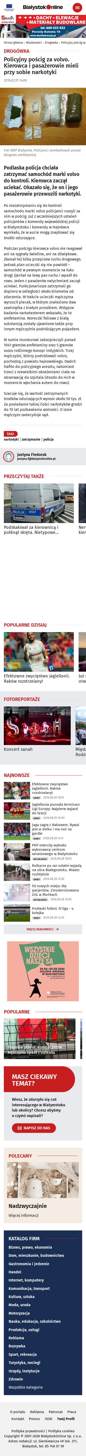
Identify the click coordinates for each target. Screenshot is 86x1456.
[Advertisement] (43, 578)
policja (48, 439)
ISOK (48, 1419)
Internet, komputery (26, 1280)
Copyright (12, 1436)
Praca (71, 1412)
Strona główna (13, 42)
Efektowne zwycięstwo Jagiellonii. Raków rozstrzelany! (37, 679)
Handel (15, 1272)
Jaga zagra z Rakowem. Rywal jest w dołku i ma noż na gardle (55, 829)
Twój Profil (66, 1419)
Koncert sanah (18, 749)
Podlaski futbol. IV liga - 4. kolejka (53, 910)
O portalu (17, 1412)
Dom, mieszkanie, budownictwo (36, 1255)
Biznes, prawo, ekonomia (30, 1247)
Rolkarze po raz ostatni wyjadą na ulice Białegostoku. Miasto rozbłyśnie (56, 869)
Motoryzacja (19, 1313)
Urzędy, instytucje (24, 1371)
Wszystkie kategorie (26, 1387)
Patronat (56, 1412)
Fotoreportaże (22, 699)
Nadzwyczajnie (28, 1206)
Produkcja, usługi (24, 1330)
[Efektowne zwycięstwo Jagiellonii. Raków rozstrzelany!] (39, 652)
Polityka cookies (61, 1431)
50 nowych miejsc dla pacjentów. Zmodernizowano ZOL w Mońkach (55, 890)
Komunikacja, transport (29, 1288)
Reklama (16, 1338)
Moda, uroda (20, 1305)
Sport (36, 798)
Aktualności (40, 859)
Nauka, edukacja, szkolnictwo (35, 1321)
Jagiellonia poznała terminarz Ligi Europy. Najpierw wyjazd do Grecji (56, 808)
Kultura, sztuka (22, 1296)
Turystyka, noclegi (24, 1362)
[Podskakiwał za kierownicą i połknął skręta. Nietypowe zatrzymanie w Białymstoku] (39, 503)
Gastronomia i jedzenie (29, 1264)
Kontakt (17, 1419)
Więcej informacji (24, 1215)
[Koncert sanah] (37, 725)
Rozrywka (17, 1346)
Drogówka (51, 42)
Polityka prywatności (28, 1431)
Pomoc (34, 1419)
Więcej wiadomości (40, 929)
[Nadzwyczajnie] (43, 1180)
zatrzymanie (31, 439)
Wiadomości (34, 42)
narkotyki (11, 439)
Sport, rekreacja (23, 1354)
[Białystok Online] (43, 7)
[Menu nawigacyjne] (77, 7)
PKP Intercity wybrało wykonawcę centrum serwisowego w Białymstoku (55, 849)
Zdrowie (16, 1379)
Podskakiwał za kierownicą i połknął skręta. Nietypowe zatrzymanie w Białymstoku (31, 530)
